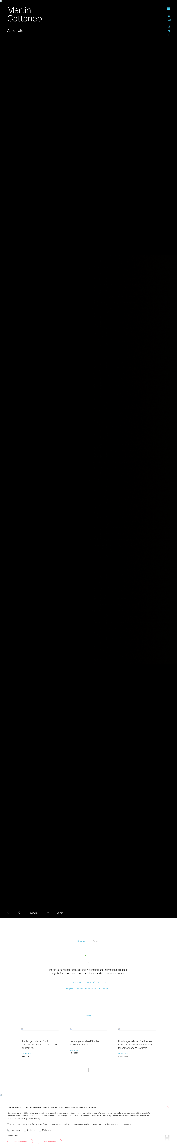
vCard (60, 912)
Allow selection (50, 1141)
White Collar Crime (96, 982)
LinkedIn (33, 912)
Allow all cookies (20, 1141)
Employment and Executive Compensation (88, 988)
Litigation (76, 982)
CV (47, 912)
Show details (12, 1135)
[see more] (88, 1070)
